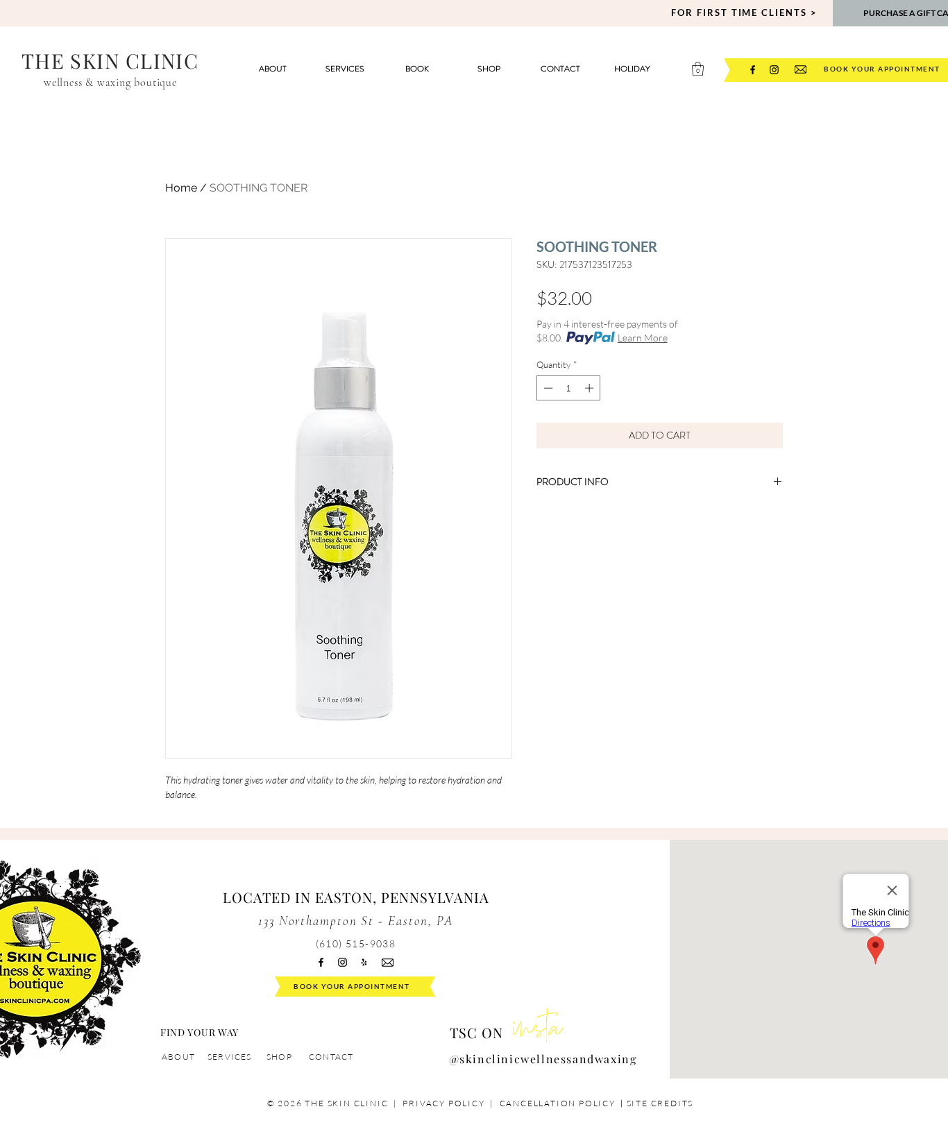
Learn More (643, 338)
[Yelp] (364, 962)
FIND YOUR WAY (199, 1032)
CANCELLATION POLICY (559, 1103)
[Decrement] (547, 388)
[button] (698, 69)
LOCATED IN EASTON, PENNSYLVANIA (356, 897)
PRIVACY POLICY (443, 1103)
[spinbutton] (568, 388)
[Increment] (590, 388)
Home (181, 187)
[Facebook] (753, 70)
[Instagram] (774, 70)
